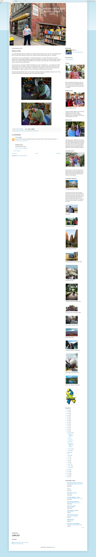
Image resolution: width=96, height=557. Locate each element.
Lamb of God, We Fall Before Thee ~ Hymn (75, 498)
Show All (83, 527)
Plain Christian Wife (71, 506)
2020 (68, 420)
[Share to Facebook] (32, 129)
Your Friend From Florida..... (73, 514)
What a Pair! (70, 441)
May (69, 460)
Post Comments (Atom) (22, 155)
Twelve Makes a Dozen (72, 492)
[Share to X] (31, 129)
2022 (68, 417)
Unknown (17, 137)
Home (36, 153)
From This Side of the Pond (72, 501)
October (69, 450)
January (69, 467)
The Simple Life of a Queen (72, 510)
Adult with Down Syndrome (20, 130)
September (70, 452)
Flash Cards (30, 130)
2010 (68, 475)
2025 (68, 411)
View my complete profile (78, 52)
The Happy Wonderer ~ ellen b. (73, 497)
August (69, 455)
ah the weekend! (70, 520)
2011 (68, 473)
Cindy (75, 50)
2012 (68, 471)
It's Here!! (69, 438)
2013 (68, 469)
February (70, 465)
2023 (68, 415)
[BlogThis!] (29, 129)
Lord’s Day (69, 489)
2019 (68, 422)
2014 (68, 431)
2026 (68, 410)
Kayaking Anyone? (70, 511)
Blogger (53, 547)
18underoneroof (70, 519)
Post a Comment (17, 150)
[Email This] (28, 129)
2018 (68, 424)
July (69, 457)
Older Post (58, 153)
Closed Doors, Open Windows (73, 523)
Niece (37, 130)
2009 (68, 476)
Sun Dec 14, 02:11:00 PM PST (21, 140)
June (69, 458)
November (70, 448)
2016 (68, 427)
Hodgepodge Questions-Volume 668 (73, 502)
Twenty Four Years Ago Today (70, 435)
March (69, 464)
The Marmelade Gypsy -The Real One (75, 482)
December (70, 432)
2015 (68, 429)
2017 (68, 425)
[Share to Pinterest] (34, 129)
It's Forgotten (70, 439)
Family (26, 130)
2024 (68, 413)
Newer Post (14, 153)
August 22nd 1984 (70, 507)
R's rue (68, 488)
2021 (68, 418)
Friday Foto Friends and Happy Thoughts (74, 524)
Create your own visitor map (17, 543)
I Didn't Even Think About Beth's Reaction (71, 445)
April (69, 462)
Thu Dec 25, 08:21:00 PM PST (21, 148)
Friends (34, 130)
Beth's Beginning (70, 59)
